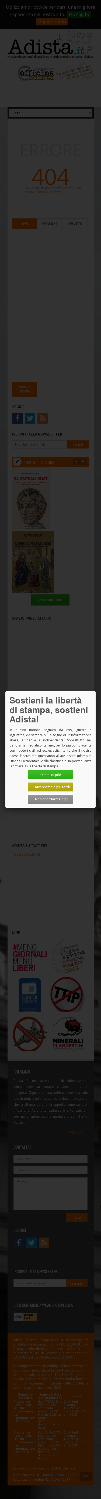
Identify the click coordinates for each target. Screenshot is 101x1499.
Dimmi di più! (50, 774)
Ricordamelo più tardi (52, 786)
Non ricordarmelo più (52, 799)
